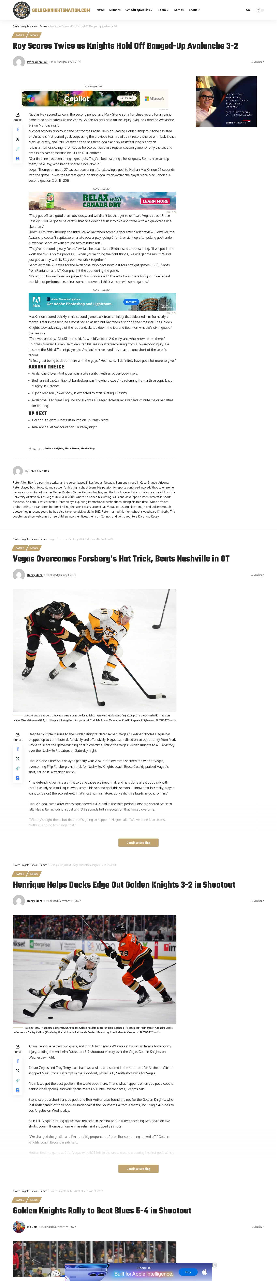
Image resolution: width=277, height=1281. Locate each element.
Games (20, 35)
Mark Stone (72, 449)
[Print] (18, 158)
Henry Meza (35, 575)
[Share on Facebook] (18, 129)
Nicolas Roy (88, 449)
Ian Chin (32, 1226)
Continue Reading (138, 842)
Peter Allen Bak (37, 62)
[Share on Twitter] (18, 139)
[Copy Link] (18, 149)
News (34, 35)
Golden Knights (54, 449)
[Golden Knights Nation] (51, 10)
